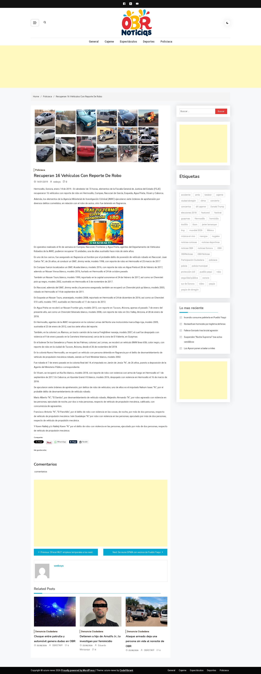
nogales (216, 236)
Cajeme (109, 41)
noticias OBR (187, 248)
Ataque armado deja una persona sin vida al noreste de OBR (145, 641)
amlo (197, 195)
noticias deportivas (211, 242)
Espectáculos (128, 41)
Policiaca (166, 41)
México (210, 230)
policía (184, 266)
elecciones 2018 (189, 212)
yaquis (212, 284)
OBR (219, 248)
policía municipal (200, 266)
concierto (214, 201)
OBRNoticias (187, 254)
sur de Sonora (187, 284)
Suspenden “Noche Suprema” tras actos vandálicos (203, 339)
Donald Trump (217, 206)
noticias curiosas (189, 242)
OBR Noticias (204, 254)
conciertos (186, 206)
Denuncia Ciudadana (46, 631)
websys (57, 182)
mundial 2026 (195, 230)
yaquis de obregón (190, 289)
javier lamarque (209, 224)
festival (217, 212)
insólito (184, 224)
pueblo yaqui (206, 272)
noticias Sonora (205, 248)
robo (219, 272)
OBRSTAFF (57, 645)
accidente (185, 195)
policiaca (213, 260)
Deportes (149, 41)
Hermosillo (200, 218)
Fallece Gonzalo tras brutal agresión (201, 330)
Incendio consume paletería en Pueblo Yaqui (205, 317)
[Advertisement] (130, 66)
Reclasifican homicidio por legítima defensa (204, 324)
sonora (206, 278)
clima (203, 201)
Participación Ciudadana (192, 260)
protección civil (188, 272)
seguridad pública (189, 278)
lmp (183, 230)
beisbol (208, 195)
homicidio (214, 218)
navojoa (203, 236)
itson (195, 224)
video (201, 284)
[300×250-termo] (100, 225)
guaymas (185, 218)
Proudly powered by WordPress (78, 670)
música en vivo (188, 236)
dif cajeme (201, 206)
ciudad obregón (188, 201)
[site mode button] (227, 23)
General (94, 41)
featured (205, 212)
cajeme (219, 195)
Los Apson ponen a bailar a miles (199, 348)
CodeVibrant (126, 670)
